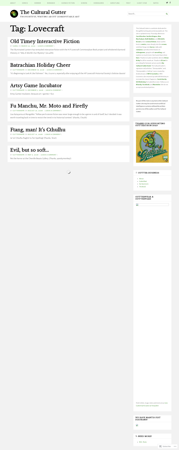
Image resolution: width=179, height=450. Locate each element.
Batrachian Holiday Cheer (40, 65)
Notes (156, 3)
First (128, 3)
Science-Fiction (68, 3)
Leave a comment (46, 46)
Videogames (99, 3)
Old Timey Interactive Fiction (45, 41)
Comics (25, 3)
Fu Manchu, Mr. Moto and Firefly (49, 106)
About (13, 3)
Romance (51, 3)
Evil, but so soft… (29, 150)
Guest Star (142, 3)
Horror (37, 3)
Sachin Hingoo (151, 36)
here (137, 58)
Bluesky (139, 84)
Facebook (145, 84)
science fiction (151, 42)
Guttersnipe (19, 70)
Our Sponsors (143, 184)
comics (143, 44)
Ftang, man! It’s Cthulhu (37, 130)
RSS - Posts (143, 442)
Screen (84, 3)
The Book (142, 187)
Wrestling (115, 3)
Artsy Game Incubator (36, 85)
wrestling (158, 52)
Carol (15, 46)
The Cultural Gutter (43, 12)
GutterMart (143, 181)
